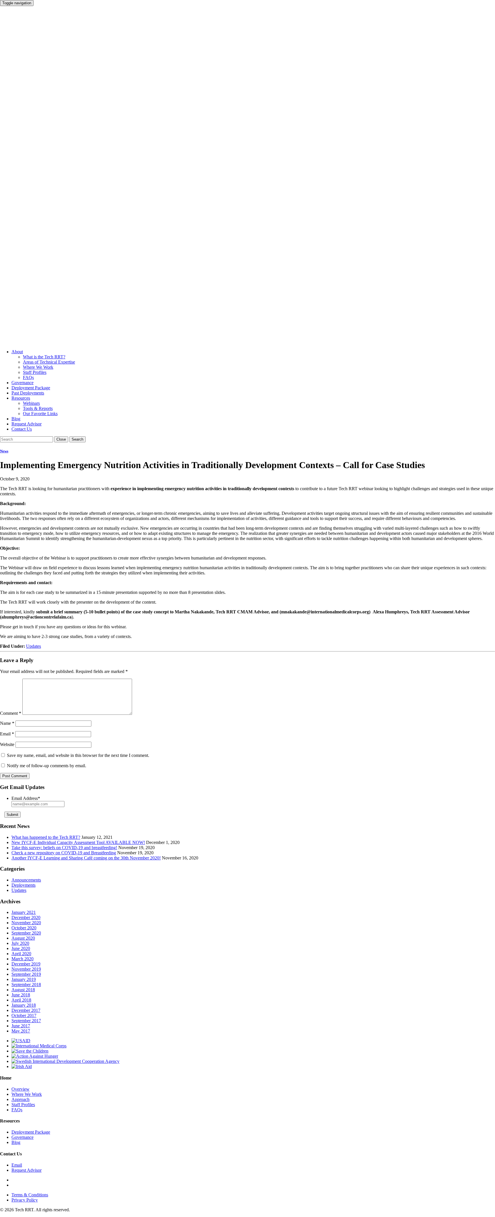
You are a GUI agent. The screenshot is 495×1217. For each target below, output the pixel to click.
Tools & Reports (38, 408)
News (4, 451)
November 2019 (26, 969)
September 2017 (26, 1020)
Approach (20, 1099)
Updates (33, 646)
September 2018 (26, 984)
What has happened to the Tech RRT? (45, 837)
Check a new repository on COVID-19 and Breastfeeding (63, 852)
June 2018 (20, 994)
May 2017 (20, 1030)
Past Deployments (27, 392)
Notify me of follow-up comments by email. (46, 765)
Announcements (26, 880)
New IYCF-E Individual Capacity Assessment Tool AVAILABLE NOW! (78, 842)
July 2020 (20, 943)
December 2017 (25, 1010)
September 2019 (26, 974)
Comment (10, 713)
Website (7, 744)
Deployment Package (30, 387)
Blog (15, 418)
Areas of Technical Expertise (49, 362)
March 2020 (22, 958)
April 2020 (21, 953)
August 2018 (23, 989)
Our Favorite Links (40, 413)
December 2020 (25, 917)
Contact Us (21, 429)
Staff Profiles (34, 372)
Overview (20, 1089)
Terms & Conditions (29, 1194)
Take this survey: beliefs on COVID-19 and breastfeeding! (64, 847)
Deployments (23, 885)
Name (7, 723)
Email (7, 733)
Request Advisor (26, 423)
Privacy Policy (24, 1200)
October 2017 (23, 1015)
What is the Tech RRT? (44, 356)
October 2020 (23, 927)
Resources (20, 398)
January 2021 (23, 912)
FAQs (28, 377)
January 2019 (23, 979)
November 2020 (26, 922)
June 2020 (20, 948)
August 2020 (23, 938)
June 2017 (20, 1025)
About (17, 351)
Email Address (25, 798)
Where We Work (38, 367)
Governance (22, 382)
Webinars (31, 403)
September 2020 (26, 933)
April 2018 (21, 1000)
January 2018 (23, 1005)
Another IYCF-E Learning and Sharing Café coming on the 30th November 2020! (86, 857)
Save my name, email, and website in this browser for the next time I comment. (78, 755)
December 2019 (25, 963)
